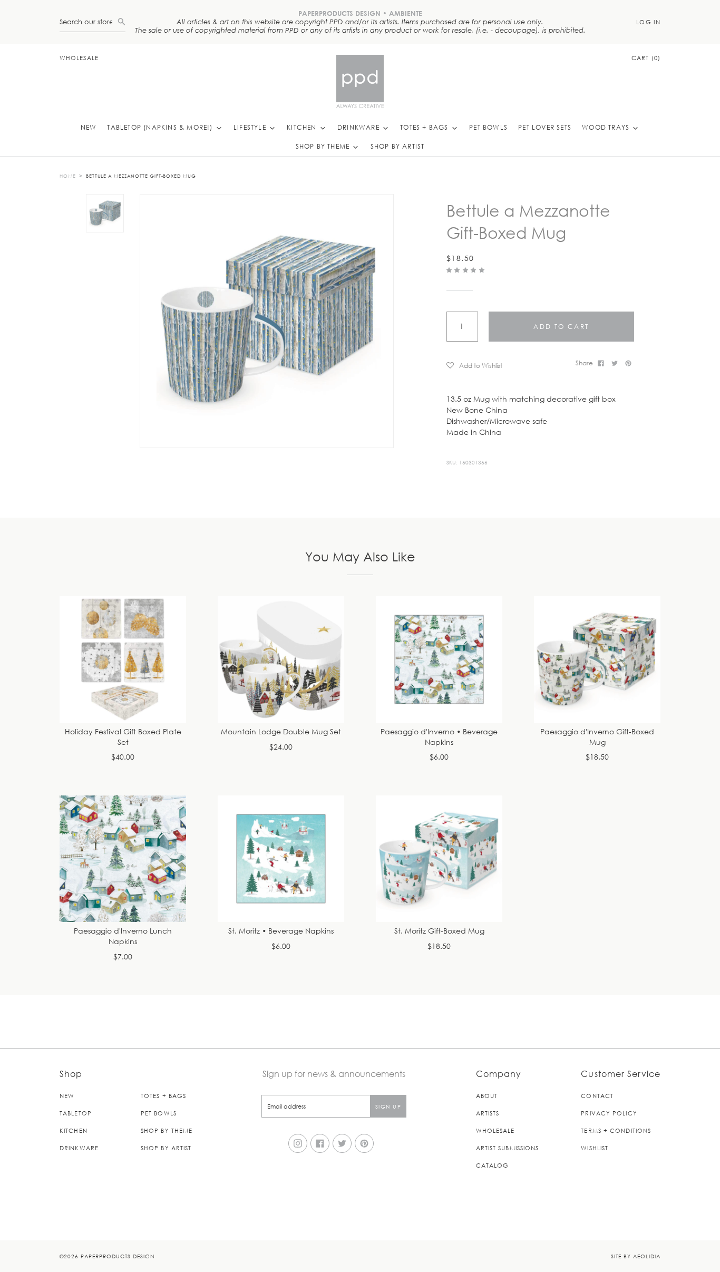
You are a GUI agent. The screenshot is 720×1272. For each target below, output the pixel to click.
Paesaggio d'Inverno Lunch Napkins (123, 936)
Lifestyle (250, 127)
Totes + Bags (425, 127)
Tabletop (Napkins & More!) (161, 127)
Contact (597, 1095)
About (487, 1095)
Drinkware (359, 127)
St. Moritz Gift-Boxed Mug (439, 931)
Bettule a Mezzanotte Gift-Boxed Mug (141, 175)
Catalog (492, 1165)
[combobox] (89, 22)
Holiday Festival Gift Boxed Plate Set (123, 737)
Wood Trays (606, 127)
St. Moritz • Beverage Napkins (281, 931)
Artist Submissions (507, 1147)
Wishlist (594, 1147)
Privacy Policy (609, 1113)
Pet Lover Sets (544, 127)
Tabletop (76, 1113)
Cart (645, 57)
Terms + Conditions (616, 1130)
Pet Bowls (488, 127)
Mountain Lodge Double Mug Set (281, 732)
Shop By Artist (398, 146)
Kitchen (303, 127)
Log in (648, 21)
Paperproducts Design (117, 1256)
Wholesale (79, 57)
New (89, 127)
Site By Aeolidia (635, 1256)
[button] (466, 270)
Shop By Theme (324, 146)
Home (68, 175)
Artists (488, 1113)
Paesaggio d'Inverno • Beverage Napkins (439, 737)
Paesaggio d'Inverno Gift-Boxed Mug (597, 737)
